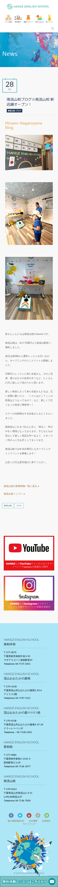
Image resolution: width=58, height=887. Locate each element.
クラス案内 (8, 22)
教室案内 (18, 22)
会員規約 (46, 821)
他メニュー (49, 22)
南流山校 (11, 110)
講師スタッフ (28, 22)
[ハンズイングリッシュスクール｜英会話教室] (29, 6)
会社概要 (33, 821)
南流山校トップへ (13, 493)
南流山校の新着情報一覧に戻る (20, 486)
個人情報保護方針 (16, 821)
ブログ (18, 110)
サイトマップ (29, 824)
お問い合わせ (39, 22)
